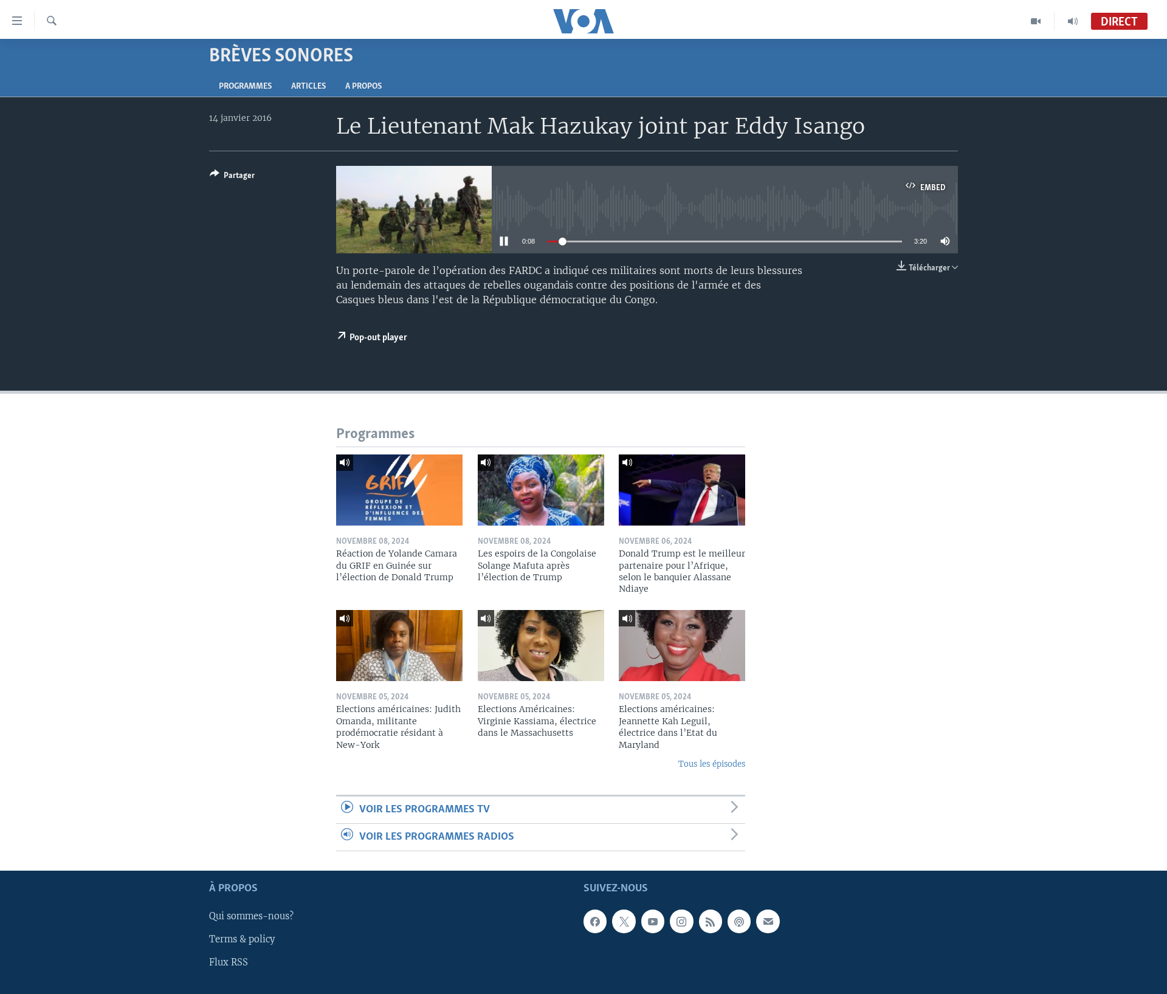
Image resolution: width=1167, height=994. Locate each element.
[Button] (232, 177)
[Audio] (1073, 21)
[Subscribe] (767, 921)
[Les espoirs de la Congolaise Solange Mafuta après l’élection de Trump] (541, 490)
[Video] (1036, 21)
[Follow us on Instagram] (681, 921)
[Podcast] (739, 921)
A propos (363, 86)
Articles (308, 86)
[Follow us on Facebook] (595, 921)
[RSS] (710, 921)
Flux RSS (228, 963)
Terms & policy (242, 939)
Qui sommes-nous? (251, 916)
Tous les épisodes (711, 764)
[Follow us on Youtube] (652, 921)
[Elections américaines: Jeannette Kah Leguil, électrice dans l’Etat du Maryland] (682, 645)
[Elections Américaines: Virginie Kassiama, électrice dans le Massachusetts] (541, 645)
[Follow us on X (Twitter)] (623, 921)
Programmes (245, 86)
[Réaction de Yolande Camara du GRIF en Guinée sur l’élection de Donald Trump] (399, 490)
